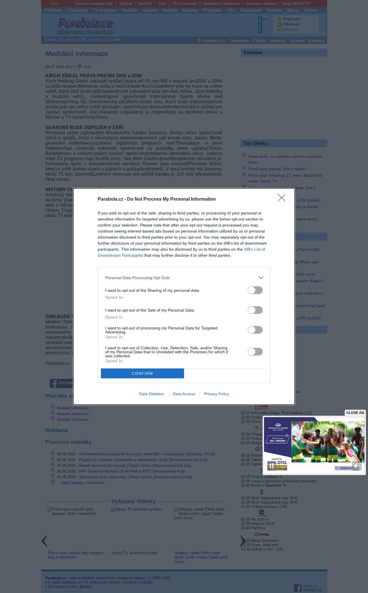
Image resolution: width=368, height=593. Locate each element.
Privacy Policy (216, 394)
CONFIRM (142, 373)
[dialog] (184, 296)
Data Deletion (151, 394)
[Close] (283, 199)
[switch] (255, 290)
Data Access (184, 394)
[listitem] (184, 278)
